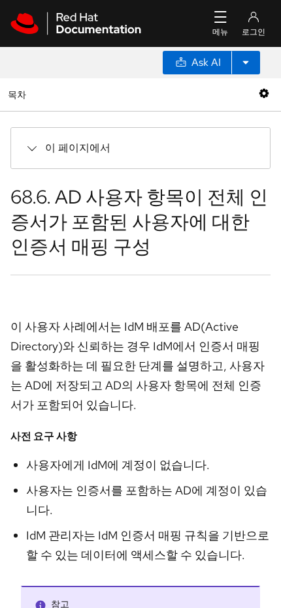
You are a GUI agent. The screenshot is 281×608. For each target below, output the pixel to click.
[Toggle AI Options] (245, 62)
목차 (18, 94)
